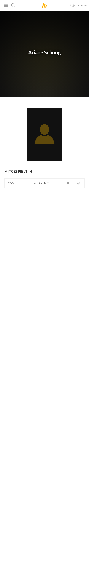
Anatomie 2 (41, 183)
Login (82, 5)
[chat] (72, 5)
